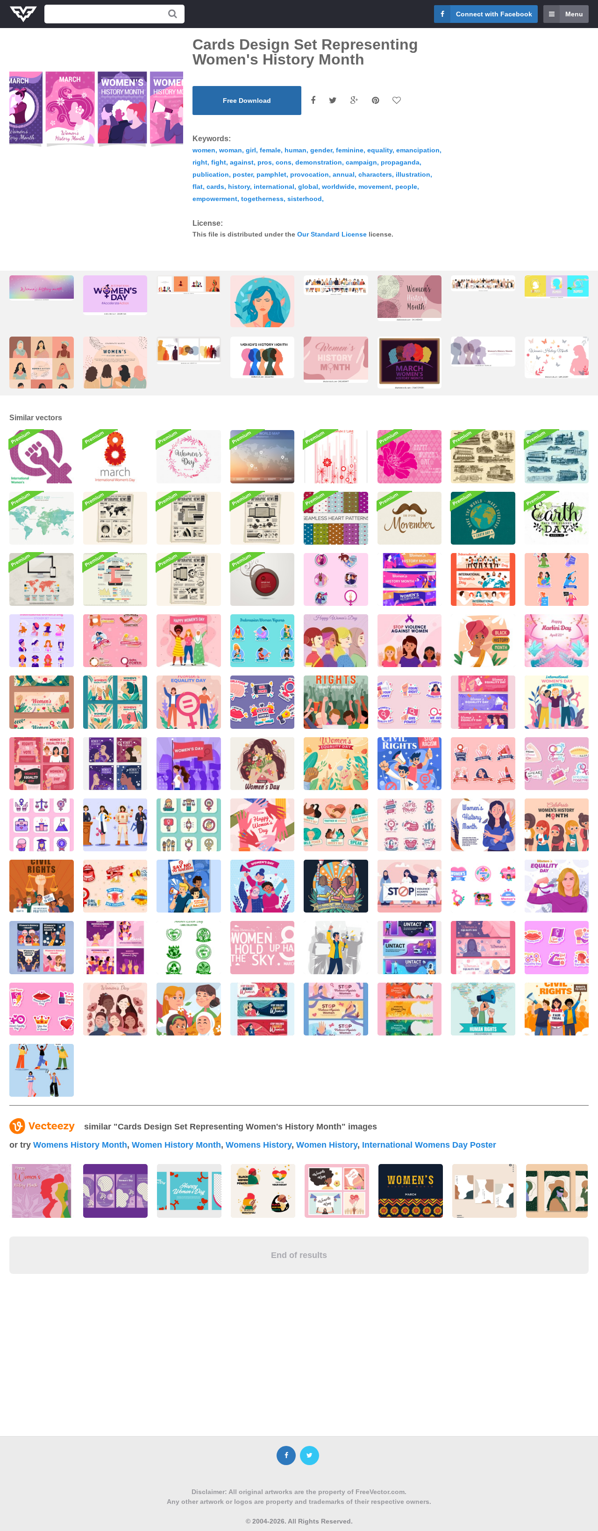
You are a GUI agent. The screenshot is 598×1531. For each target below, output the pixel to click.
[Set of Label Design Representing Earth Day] (189, 947)
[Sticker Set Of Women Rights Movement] (115, 886)
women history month (176, 1145)
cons (284, 162)
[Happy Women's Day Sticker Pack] (409, 824)
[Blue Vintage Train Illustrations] (557, 456)
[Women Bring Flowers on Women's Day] (262, 763)
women (203, 150)
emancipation (418, 150)
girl (251, 150)
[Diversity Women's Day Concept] (336, 640)
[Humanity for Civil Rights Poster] (336, 702)
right (199, 162)
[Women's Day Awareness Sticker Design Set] (557, 579)
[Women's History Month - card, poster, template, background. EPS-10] (262, 357)
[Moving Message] (262, 579)
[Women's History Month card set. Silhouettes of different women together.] (189, 350)
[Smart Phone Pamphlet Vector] (189, 579)
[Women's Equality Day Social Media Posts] (115, 702)
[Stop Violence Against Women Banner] (262, 1009)
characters (375, 174)
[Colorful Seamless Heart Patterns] (336, 518)
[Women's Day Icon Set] (41, 824)
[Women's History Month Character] (115, 824)
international (274, 186)
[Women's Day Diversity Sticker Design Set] (41, 640)
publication (210, 174)
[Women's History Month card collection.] (189, 284)
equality (379, 150)
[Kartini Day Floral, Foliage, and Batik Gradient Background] (557, 640)
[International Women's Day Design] (115, 1009)
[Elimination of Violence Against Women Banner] (336, 1009)
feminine (349, 150)
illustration (413, 174)
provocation (309, 174)
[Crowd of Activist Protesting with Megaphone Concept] (336, 947)
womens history (259, 1145)
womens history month (80, 1145)
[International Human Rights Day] (483, 1009)
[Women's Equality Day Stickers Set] (483, 763)
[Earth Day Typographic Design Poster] (557, 518)
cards (215, 186)
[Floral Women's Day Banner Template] (409, 1009)
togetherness (262, 198)
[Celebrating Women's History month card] (41, 288)
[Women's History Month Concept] (483, 824)
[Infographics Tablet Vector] (189, 518)
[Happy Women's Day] (336, 456)
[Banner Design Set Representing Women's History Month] (409, 579)
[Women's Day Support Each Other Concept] (189, 640)
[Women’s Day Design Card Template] (189, 456)
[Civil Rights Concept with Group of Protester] (557, 1009)
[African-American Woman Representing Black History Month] (483, 640)
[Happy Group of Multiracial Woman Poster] (189, 1009)
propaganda (400, 162)
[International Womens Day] (41, 456)
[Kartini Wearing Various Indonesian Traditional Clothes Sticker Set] (262, 640)
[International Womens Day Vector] (115, 456)
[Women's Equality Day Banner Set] (41, 702)
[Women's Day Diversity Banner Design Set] (483, 579)
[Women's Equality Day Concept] (189, 702)
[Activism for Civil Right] (409, 763)
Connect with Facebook (494, 14)
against (242, 162)
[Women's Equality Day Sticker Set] (409, 702)
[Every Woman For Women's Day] (41, 947)
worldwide (338, 186)
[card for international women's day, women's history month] (262, 321)
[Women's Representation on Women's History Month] (557, 824)
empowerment (214, 198)
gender (321, 150)
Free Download (247, 100)
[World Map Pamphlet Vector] (115, 518)
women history (326, 1145)
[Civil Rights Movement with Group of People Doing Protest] (41, 886)
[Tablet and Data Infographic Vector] (115, 579)
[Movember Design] (409, 518)
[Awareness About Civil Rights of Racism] (189, 886)
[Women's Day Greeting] (409, 456)
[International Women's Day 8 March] (262, 824)
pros (264, 162)
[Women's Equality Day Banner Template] (483, 702)
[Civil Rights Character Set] (41, 1070)
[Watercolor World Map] (41, 518)
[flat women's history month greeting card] (41, 371)
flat (197, 186)
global (308, 186)
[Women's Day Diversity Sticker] (483, 886)
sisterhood (304, 198)
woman (230, 150)
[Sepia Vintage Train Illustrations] (483, 456)
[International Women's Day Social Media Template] (115, 947)
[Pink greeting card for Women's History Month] (336, 360)
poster (243, 174)
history (239, 186)
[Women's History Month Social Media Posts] (115, 763)
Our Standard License (332, 234)
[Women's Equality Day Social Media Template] (41, 763)
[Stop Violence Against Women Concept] (409, 640)
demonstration (318, 162)
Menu (574, 14)
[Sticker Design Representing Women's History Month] (336, 579)
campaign (361, 162)
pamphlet (271, 174)
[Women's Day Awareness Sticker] (557, 763)
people (406, 186)
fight (218, 162)
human (295, 150)
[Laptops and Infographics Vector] (262, 518)
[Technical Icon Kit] (41, 579)
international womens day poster (429, 1145)
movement (375, 186)
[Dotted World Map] (262, 456)
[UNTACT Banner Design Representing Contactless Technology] (409, 947)
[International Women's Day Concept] (557, 702)
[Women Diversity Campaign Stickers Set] (115, 640)
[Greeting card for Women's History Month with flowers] (409, 298)
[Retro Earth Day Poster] (483, 518)
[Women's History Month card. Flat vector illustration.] (336, 285)
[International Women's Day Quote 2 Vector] (262, 947)
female (270, 150)
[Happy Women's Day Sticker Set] (262, 702)
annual (344, 174)
